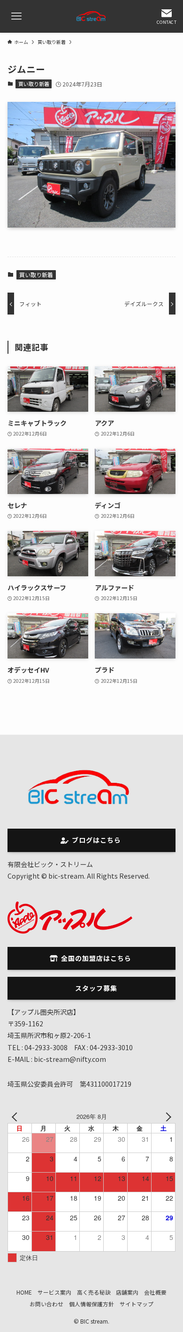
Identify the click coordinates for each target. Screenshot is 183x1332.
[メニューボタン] (16, 16)
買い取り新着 (33, 83)
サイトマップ (136, 1304)
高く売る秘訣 (94, 1292)
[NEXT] (166, 1116)
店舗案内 (127, 1292)
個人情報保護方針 (91, 1304)
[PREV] (16, 1116)
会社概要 (155, 1292)
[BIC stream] (91, 16)
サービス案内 (54, 1292)
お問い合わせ (46, 1304)
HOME (24, 1292)
